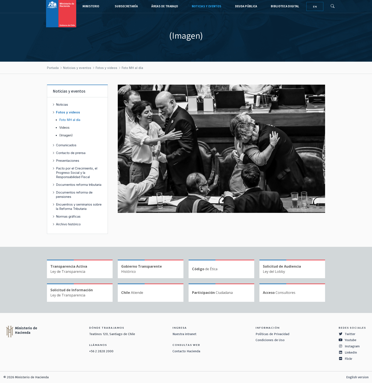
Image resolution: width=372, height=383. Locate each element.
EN (315, 6)
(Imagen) (66, 135)
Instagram (352, 346)
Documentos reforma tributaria (78, 185)
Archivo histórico (68, 224)
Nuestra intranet (184, 334)
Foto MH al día (132, 68)
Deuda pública (246, 6)
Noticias (62, 104)
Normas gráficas (68, 216)
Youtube (350, 340)
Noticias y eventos (207, 6)
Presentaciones (67, 161)
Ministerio (90, 6)
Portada (53, 68)
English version (357, 377)
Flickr (348, 359)
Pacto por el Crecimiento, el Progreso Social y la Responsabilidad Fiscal (76, 172)
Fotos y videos (106, 68)
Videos (64, 128)
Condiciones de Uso (270, 340)
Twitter (350, 334)
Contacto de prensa (70, 153)
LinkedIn (351, 352)
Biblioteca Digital (285, 6)
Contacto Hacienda (186, 351)
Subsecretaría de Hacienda (125, 6)
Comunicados (66, 145)
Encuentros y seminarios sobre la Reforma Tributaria (79, 206)
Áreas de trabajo (164, 6)
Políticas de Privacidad (272, 334)
